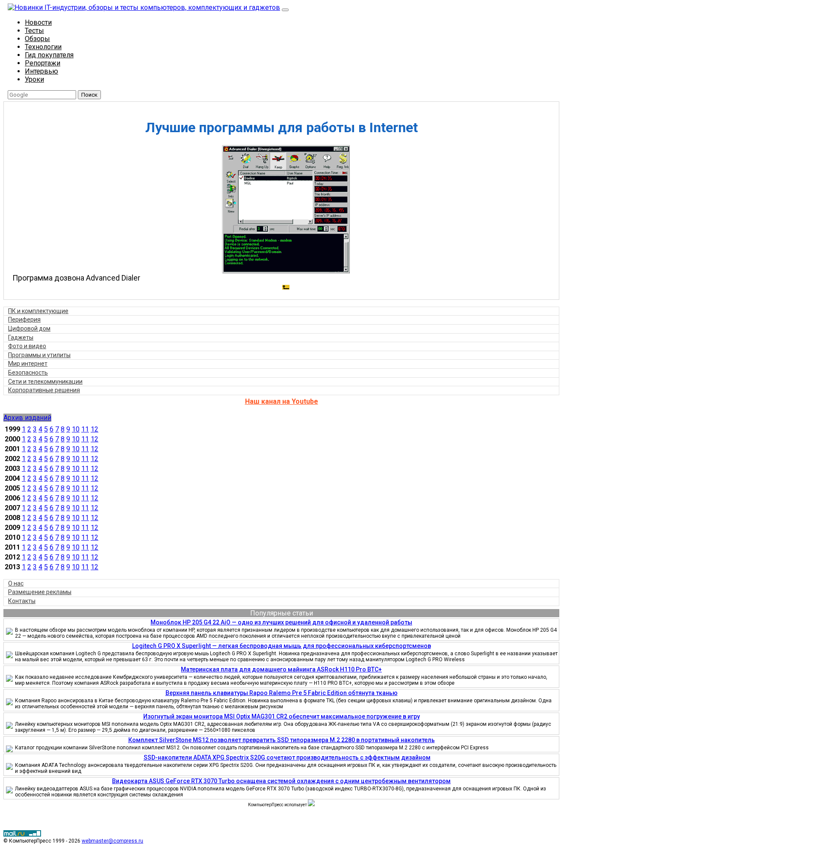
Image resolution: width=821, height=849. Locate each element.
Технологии (43, 47)
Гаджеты (20, 337)
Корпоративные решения (44, 390)
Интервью (41, 71)
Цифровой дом (29, 328)
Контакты (21, 601)
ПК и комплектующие (38, 311)
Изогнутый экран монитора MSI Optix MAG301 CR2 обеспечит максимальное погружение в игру (281, 716)
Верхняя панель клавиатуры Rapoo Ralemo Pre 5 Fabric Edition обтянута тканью (281, 692)
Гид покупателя (49, 55)
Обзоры (37, 39)
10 (76, 429)
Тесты (34, 31)
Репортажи (42, 63)
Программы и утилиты (39, 355)
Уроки (34, 79)
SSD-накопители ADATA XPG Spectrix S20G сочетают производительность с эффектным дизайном (287, 757)
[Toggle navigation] (285, 10)
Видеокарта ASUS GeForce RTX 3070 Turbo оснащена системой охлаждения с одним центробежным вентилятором (281, 781)
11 (85, 429)
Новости (38, 22)
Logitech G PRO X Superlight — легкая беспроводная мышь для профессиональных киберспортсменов (281, 645)
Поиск (89, 95)
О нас (16, 583)
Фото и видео (27, 346)
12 (94, 429)
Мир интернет (27, 363)
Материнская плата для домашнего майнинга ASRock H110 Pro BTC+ (281, 669)
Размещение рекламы (39, 592)
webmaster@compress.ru (112, 841)
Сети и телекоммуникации (45, 381)
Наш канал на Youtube (281, 401)
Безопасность (28, 372)
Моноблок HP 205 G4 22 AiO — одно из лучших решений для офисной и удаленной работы (281, 622)
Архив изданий (27, 418)
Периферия (24, 319)
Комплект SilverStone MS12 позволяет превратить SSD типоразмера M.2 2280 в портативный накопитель (281, 740)
